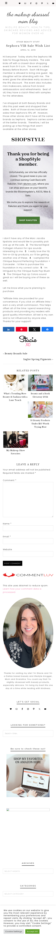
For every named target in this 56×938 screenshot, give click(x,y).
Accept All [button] (32, 931)
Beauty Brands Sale (16, 353)
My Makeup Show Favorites (15, 452)
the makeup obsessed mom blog (28, 17)
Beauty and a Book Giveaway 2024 (40, 395)
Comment (9, 480)
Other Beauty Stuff (28, 42)
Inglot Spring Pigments (37, 359)
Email (7, 536)
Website (7, 549)
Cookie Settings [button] (13, 931)
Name (7, 523)
